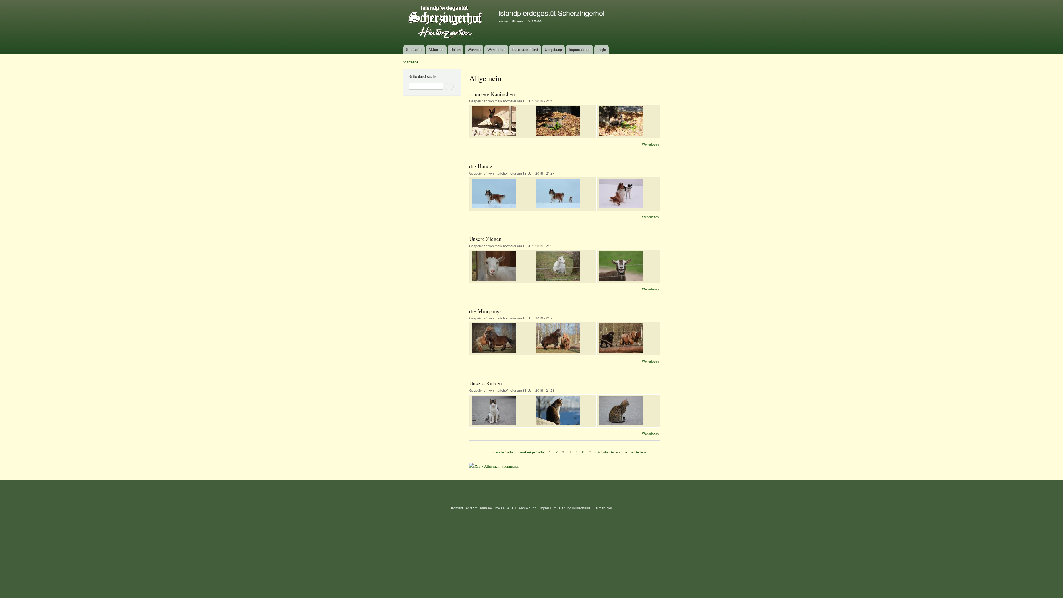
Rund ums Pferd (525, 49)
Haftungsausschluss (575, 508)
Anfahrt (471, 508)
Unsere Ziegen (485, 239)
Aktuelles (436, 49)
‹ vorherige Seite (531, 451)
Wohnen (474, 49)
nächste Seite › (607, 451)
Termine (485, 508)
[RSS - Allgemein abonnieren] (494, 464)
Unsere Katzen (485, 383)
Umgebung (553, 49)
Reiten (455, 49)
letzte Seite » (635, 451)
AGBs (511, 508)
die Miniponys (485, 311)
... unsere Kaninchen (492, 94)
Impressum (547, 508)
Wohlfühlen (496, 49)
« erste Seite (503, 451)
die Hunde (480, 166)
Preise (500, 508)
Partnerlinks (602, 508)
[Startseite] (446, 22)
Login (601, 49)
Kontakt (457, 508)
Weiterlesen (650, 144)
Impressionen (579, 49)
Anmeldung (528, 508)
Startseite (414, 49)
